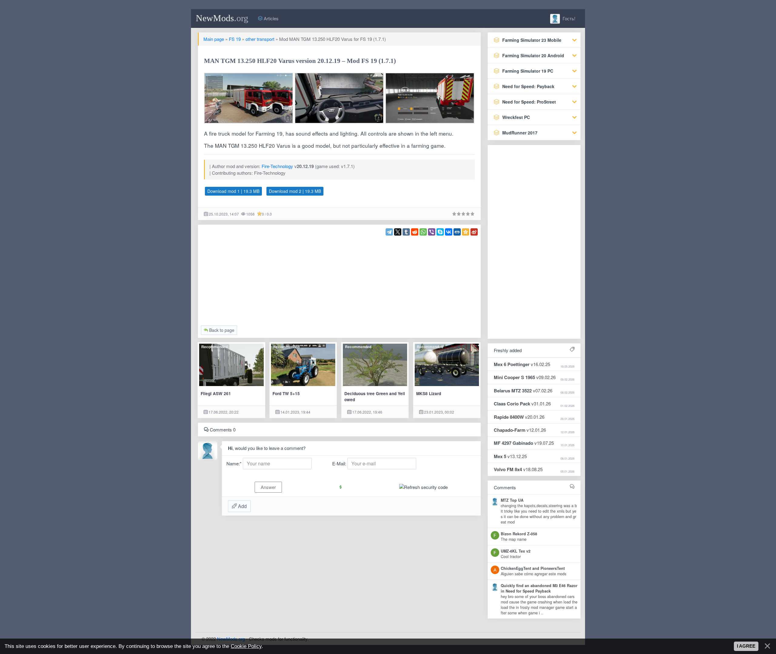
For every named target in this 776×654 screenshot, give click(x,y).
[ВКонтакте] (448, 232)
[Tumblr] (406, 232)
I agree (746, 646)
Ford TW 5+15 (286, 393)
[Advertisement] (339, 278)
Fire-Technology (277, 166)
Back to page (221, 330)
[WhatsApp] (423, 232)
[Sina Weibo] (474, 232)
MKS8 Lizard (428, 393)
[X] (397, 232)
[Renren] (457, 232)
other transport (260, 39)
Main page (213, 39)
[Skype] (440, 232)
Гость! (568, 18)
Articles (271, 18)
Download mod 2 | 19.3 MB (295, 191)
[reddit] (414, 232)
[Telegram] (389, 232)
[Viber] (431, 232)
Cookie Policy (246, 646)
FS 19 (235, 39)
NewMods (222, 18)
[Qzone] (465, 232)
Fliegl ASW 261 (216, 393)
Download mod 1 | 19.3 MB (233, 191)
